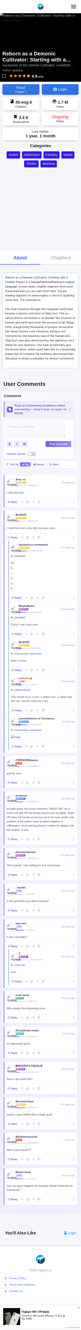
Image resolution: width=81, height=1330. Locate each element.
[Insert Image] (24, 444)
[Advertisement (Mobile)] (40, 209)
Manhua (49, 164)
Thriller (31, 164)
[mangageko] (40, 6)
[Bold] (9, 444)
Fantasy (51, 155)
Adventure (32, 155)
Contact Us (16, 1291)
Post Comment (58, 444)
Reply (14, 502)
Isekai (67, 155)
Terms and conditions (22, 1284)
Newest (40, 464)
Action (13, 155)
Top (26, 464)
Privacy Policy (17, 1278)
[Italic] (17, 444)
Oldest (55, 464)
